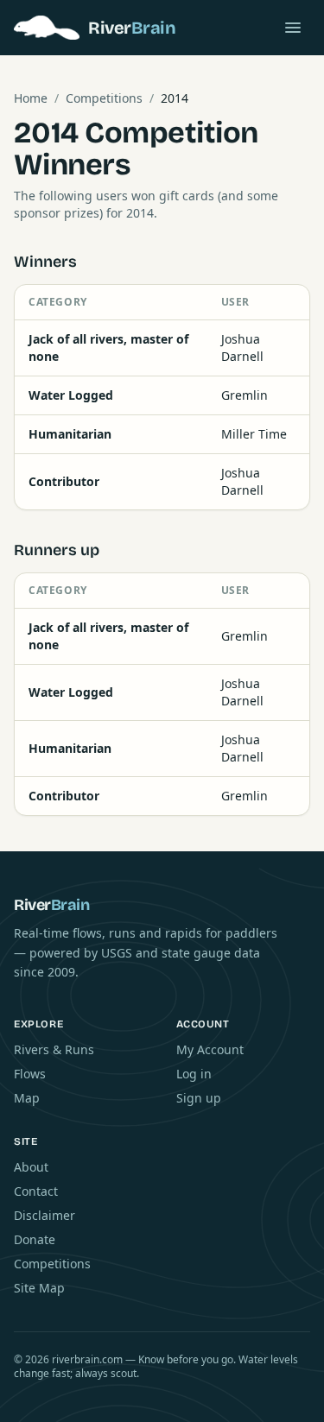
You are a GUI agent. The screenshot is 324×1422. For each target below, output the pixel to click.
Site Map (39, 1288)
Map (27, 1098)
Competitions (104, 98)
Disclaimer (44, 1215)
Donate (34, 1239)
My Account (210, 1049)
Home (31, 98)
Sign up (198, 1098)
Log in (194, 1073)
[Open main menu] (293, 27)
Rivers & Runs (54, 1049)
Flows (30, 1073)
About (31, 1167)
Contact (36, 1191)
